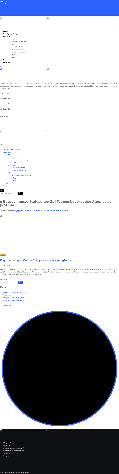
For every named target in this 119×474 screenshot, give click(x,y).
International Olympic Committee (14, 300)
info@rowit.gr (14, 104)
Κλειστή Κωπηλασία (17, 47)
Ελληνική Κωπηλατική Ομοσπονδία (15, 292)
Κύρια (9, 155)
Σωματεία (6, 60)
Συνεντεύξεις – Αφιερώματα (19, 52)
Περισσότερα (4, 93)
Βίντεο (13, 57)
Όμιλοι (13, 39)
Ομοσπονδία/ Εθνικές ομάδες (20, 41)
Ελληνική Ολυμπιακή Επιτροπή (13, 298)
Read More (4, 279)
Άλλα (9, 173)
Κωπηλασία (11, 165)
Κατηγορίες (7, 36)
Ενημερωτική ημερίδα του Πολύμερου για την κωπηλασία (35, 260)
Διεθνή (13, 44)
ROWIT (26, 473)
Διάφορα (14, 54)
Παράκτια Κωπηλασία (17, 49)
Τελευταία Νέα (8, 303)
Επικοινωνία (7, 62)
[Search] (1, 66)
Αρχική (5, 31)
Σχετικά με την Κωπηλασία (11, 34)
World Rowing (7, 295)
